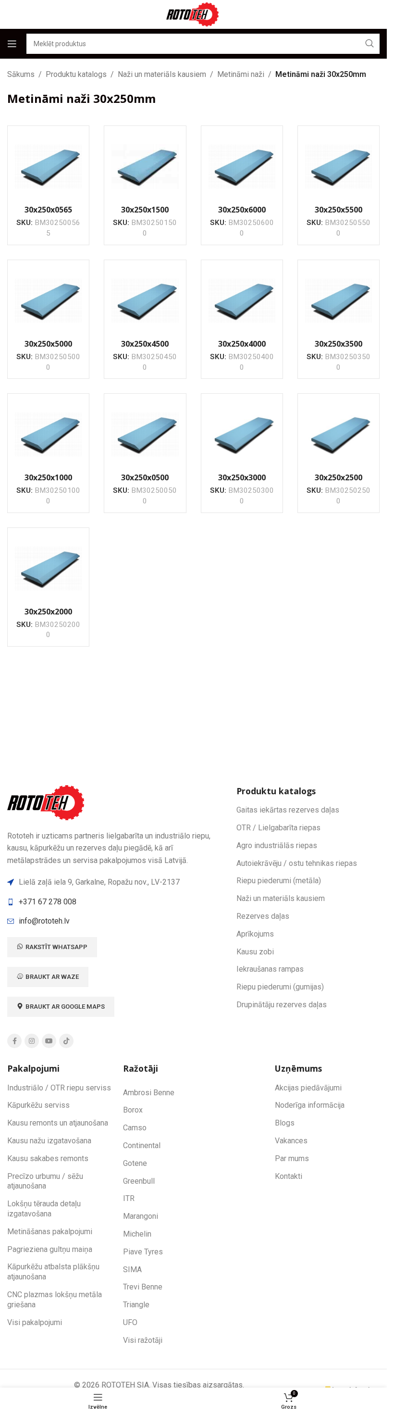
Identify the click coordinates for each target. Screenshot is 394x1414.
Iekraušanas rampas (270, 969)
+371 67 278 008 (47, 901)
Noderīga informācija (310, 1105)
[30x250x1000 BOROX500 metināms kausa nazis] (48, 434)
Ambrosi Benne (148, 1092)
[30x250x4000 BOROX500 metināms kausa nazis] (242, 300)
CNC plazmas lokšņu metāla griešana (54, 1299)
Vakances (291, 1140)
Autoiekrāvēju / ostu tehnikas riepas (296, 863)
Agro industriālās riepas (276, 845)
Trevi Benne (142, 1286)
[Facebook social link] (14, 1041)
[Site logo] (193, 13)
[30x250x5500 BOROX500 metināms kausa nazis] (338, 166)
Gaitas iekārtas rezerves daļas (287, 809)
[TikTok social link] (66, 1041)
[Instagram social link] (32, 1041)
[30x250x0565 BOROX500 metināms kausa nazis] (48, 166)
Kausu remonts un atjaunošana (57, 1122)
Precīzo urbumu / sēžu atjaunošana (45, 1181)
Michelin (137, 1234)
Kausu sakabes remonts (47, 1158)
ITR (129, 1198)
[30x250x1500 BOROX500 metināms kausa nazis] (144, 166)
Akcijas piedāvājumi (308, 1087)
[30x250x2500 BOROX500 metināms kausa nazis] (338, 434)
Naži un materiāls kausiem (162, 74)
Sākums (21, 74)
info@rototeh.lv (44, 921)
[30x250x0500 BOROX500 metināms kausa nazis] (144, 434)
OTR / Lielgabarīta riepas (278, 827)
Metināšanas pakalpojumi (49, 1231)
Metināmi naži (240, 74)
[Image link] (47, 801)
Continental (141, 1145)
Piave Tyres (143, 1251)
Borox (133, 1109)
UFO (130, 1322)
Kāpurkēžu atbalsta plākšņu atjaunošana (53, 1271)
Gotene (135, 1163)
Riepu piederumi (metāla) (278, 880)
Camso (135, 1127)
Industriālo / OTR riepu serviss (59, 1087)
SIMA (132, 1269)
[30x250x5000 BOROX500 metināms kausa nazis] (48, 300)
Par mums (292, 1158)
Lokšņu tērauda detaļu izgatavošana (44, 1208)
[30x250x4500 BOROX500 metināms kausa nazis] (144, 300)
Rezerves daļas (262, 916)
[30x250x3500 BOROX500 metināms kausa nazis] (338, 300)
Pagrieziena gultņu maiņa (49, 1249)
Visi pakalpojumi (34, 1322)
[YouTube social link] (49, 1041)
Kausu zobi (255, 951)
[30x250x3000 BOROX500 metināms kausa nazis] (242, 434)
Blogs (285, 1122)
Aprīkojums (255, 933)
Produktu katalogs (76, 74)
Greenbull (139, 1181)
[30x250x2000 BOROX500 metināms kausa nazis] (48, 568)
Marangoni (140, 1216)
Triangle (136, 1304)
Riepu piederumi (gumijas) (280, 986)
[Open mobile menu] (12, 43)
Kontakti (288, 1176)
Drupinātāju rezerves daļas (281, 1004)
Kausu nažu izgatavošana (49, 1140)
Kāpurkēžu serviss (38, 1105)
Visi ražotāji (142, 1340)
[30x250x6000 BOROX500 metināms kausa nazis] (242, 166)
